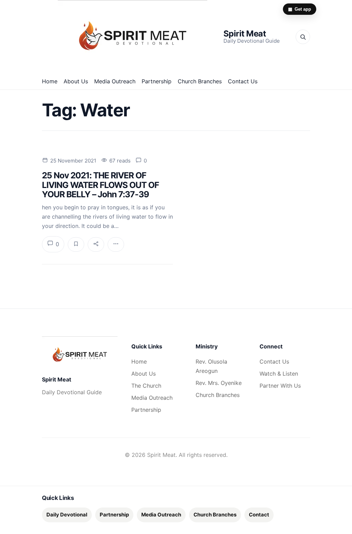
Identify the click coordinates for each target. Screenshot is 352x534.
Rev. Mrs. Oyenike (219, 382)
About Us (76, 81)
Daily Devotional (66, 515)
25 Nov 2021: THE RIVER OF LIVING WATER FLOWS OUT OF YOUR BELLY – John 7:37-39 (100, 184)
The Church (146, 385)
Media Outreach (114, 81)
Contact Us (242, 81)
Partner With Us (280, 385)
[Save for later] (76, 244)
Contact (259, 515)
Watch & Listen (279, 373)
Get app (299, 9)
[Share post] (96, 244)
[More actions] (116, 244)
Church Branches (200, 81)
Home (49, 81)
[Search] (303, 37)
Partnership (157, 81)
